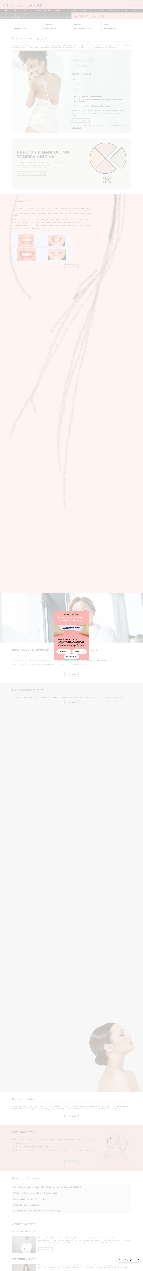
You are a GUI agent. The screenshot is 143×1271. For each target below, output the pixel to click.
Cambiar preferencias (72, 656)
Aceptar (63, 651)
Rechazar (79, 651)
